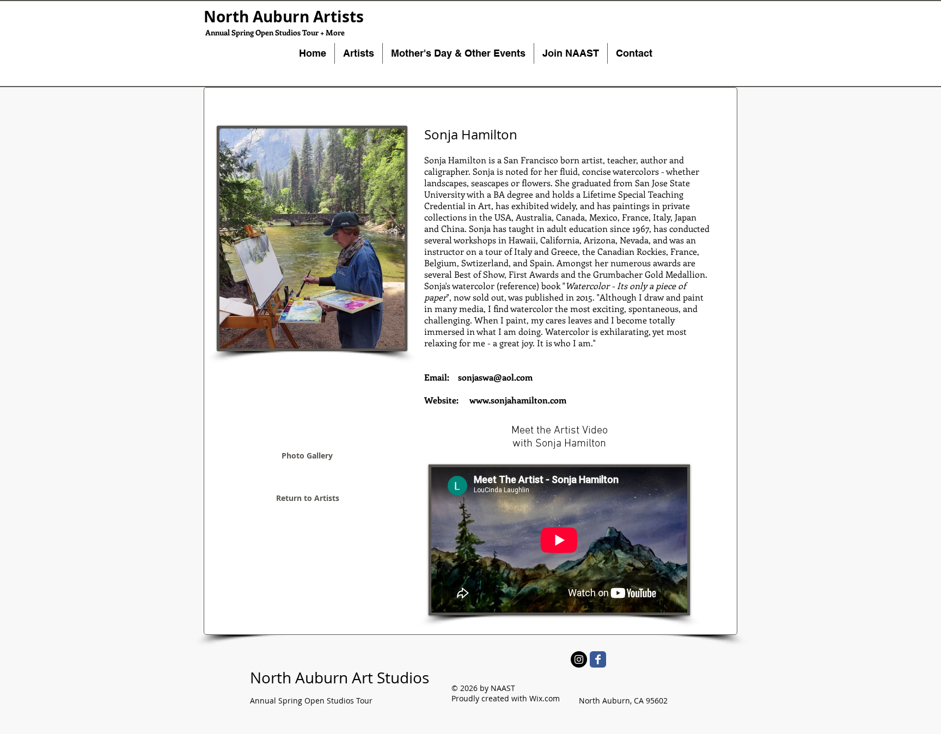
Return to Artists (307, 498)
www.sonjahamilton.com (517, 400)
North (270, 678)
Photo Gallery (307, 455)
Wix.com (544, 698)
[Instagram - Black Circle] (579, 659)
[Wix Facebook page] (598, 659)
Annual (263, 700)
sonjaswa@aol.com (495, 377)
